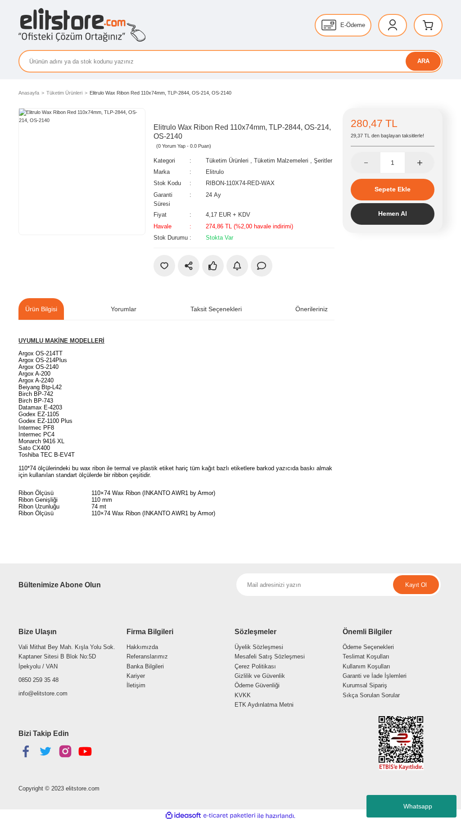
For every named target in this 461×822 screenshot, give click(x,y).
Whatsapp (417, 806)
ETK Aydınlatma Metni (264, 704)
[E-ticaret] (229, 816)
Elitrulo (215, 171)
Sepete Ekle (393, 189)
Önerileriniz (311, 309)
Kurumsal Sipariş (365, 685)
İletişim (136, 685)
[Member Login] (392, 25)
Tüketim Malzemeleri (281, 160)
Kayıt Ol (416, 584)
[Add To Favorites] (164, 266)
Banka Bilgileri (145, 666)
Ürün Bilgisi (41, 309)
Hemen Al (392, 213)
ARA (423, 61)
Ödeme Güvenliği (257, 685)
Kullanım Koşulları (366, 666)
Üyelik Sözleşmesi (259, 647)
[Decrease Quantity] (365, 162)
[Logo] (81, 25)
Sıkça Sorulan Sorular (371, 695)
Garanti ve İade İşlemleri (375, 675)
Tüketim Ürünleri (227, 160)
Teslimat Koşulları (366, 656)
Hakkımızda (142, 647)
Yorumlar (123, 309)
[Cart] (428, 25)
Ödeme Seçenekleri (368, 647)
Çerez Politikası (255, 666)
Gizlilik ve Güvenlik (260, 675)
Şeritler (323, 160)
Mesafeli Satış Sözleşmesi (270, 656)
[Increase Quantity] (419, 162)
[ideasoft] (183, 816)
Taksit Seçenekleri (216, 309)
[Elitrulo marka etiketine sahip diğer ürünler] (174, 115)
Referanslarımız (147, 656)
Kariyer (136, 675)
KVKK (243, 695)
